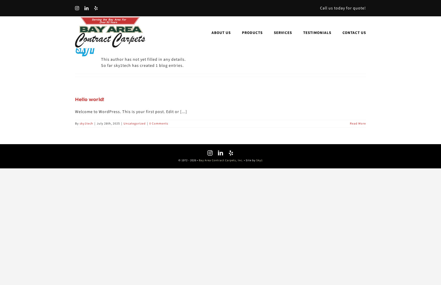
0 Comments (158, 123)
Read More (358, 123)
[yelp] (96, 8)
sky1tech (86, 123)
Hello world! (89, 99)
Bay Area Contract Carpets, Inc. (221, 160)
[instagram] (77, 8)
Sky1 (259, 160)
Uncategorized (135, 123)
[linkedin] (86, 8)
